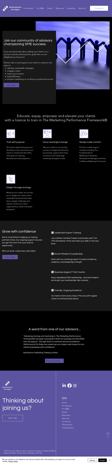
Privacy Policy (13, 461)
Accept (102, 460)
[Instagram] (75, 385)
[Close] (109, 460)
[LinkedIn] (64, 385)
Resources (66, 415)
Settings (92, 460)
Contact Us (66, 421)
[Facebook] (69, 385)
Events (64, 412)
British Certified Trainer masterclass (73, 238)
